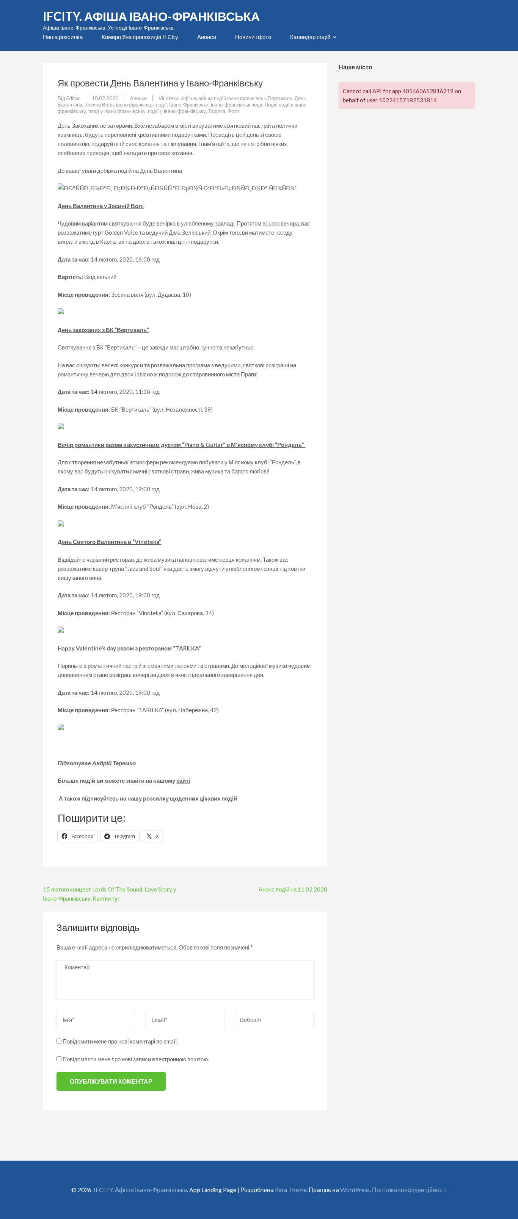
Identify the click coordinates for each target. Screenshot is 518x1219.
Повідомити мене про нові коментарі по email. (120, 1041)
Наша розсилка (63, 36)
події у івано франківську (117, 111)
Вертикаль (280, 98)
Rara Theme (290, 1189)
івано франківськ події (141, 105)
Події (270, 105)
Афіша (188, 98)
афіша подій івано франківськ (232, 98)
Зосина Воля (99, 105)
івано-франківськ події (236, 105)
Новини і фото (253, 36)
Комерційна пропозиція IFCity (140, 36)
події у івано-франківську (177, 111)
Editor (73, 98)
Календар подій (310, 36)
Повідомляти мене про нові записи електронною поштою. (136, 1059)
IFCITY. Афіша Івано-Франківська (151, 16)
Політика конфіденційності (409, 1189)
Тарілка (216, 111)
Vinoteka (169, 98)
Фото (233, 111)
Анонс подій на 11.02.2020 (293, 889)
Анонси (206, 36)
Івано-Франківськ (189, 105)
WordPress (355, 1189)
